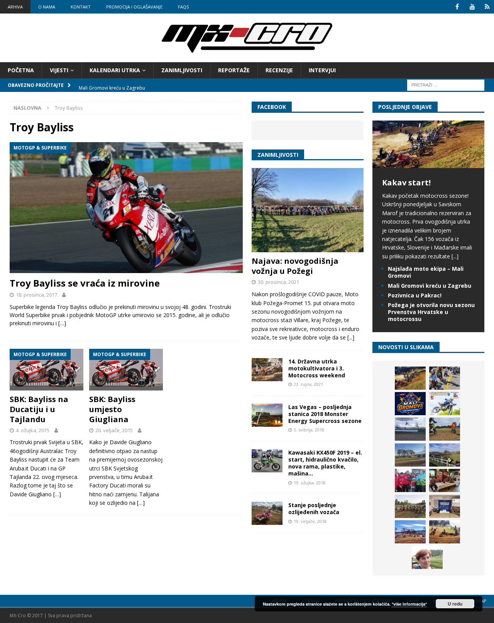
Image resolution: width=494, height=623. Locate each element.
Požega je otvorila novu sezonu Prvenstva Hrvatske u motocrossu (431, 312)
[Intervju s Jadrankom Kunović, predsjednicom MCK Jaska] (427, 557)
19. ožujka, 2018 (309, 482)
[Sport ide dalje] (444, 429)
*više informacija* (409, 604)
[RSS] (487, 7)
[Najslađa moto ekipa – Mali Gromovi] (444, 378)
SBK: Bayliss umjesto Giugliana (112, 409)
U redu (455, 603)
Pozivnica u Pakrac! (415, 295)
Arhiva (15, 7)
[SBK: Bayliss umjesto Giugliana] (126, 369)
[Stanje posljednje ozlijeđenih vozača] (267, 513)
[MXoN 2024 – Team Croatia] (410, 480)
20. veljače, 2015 (114, 430)
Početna (21, 70)
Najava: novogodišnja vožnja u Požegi (295, 266)
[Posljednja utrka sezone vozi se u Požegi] (444, 531)
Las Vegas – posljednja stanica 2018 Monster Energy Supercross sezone (325, 413)
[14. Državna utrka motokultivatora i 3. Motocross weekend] (267, 369)
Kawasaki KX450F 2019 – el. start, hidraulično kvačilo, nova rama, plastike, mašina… (325, 463)
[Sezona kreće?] (410, 455)
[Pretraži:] (445, 84)
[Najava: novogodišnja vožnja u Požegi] (308, 210)
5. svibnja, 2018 (309, 430)
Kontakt (81, 7)
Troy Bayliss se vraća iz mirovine (85, 283)
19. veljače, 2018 (310, 521)
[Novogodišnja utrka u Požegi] (410, 531)
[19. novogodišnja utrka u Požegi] (444, 455)
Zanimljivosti (181, 70)
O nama (46, 7)
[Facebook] (457, 7)
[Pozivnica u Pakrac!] (444, 403)
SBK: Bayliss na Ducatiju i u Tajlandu (39, 409)
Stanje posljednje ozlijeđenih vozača (313, 508)
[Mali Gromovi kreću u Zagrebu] (410, 403)
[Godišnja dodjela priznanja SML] (444, 506)
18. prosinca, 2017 (36, 294)
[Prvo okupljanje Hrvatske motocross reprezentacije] (410, 506)
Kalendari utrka (115, 70)
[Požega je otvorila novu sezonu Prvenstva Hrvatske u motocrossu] (410, 429)
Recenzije (279, 70)
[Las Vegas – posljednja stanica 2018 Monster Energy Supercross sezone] (267, 415)
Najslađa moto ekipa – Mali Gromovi (426, 272)
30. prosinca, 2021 (278, 281)
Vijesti (59, 70)
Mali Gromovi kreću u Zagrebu (429, 285)
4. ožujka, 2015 (32, 430)
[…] (62, 323)
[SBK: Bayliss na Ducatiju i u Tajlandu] (46, 369)
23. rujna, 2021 (308, 384)
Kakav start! (406, 182)
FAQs (183, 7)
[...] (350, 337)
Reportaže (234, 70)
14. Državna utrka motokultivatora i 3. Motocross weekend (316, 368)
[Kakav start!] (428, 163)
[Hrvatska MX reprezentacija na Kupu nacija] (444, 480)
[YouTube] (472, 7)
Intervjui (322, 70)
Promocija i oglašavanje (134, 7)
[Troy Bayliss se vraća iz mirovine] (126, 207)
